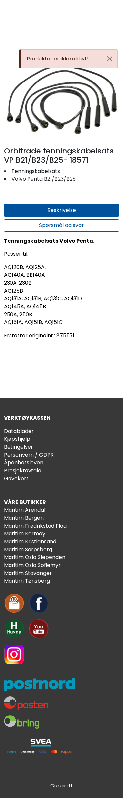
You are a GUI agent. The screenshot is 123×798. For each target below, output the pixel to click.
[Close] (109, 59)
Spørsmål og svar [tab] (61, 225)
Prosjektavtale (22, 470)
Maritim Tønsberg (27, 581)
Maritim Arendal (24, 510)
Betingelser (18, 447)
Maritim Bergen (24, 518)
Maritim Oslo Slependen (34, 557)
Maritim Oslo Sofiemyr (32, 565)
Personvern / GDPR (29, 454)
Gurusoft (61, 785)
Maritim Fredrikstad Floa (35, 525)
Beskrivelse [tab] (61, 210)
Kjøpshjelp (17, 439)
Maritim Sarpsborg (28, 549)
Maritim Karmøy (24, 533)
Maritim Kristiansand (30, 541)
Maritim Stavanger (28, 573)
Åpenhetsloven (23, 462)
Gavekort (16, 478)
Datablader (19, 431)
